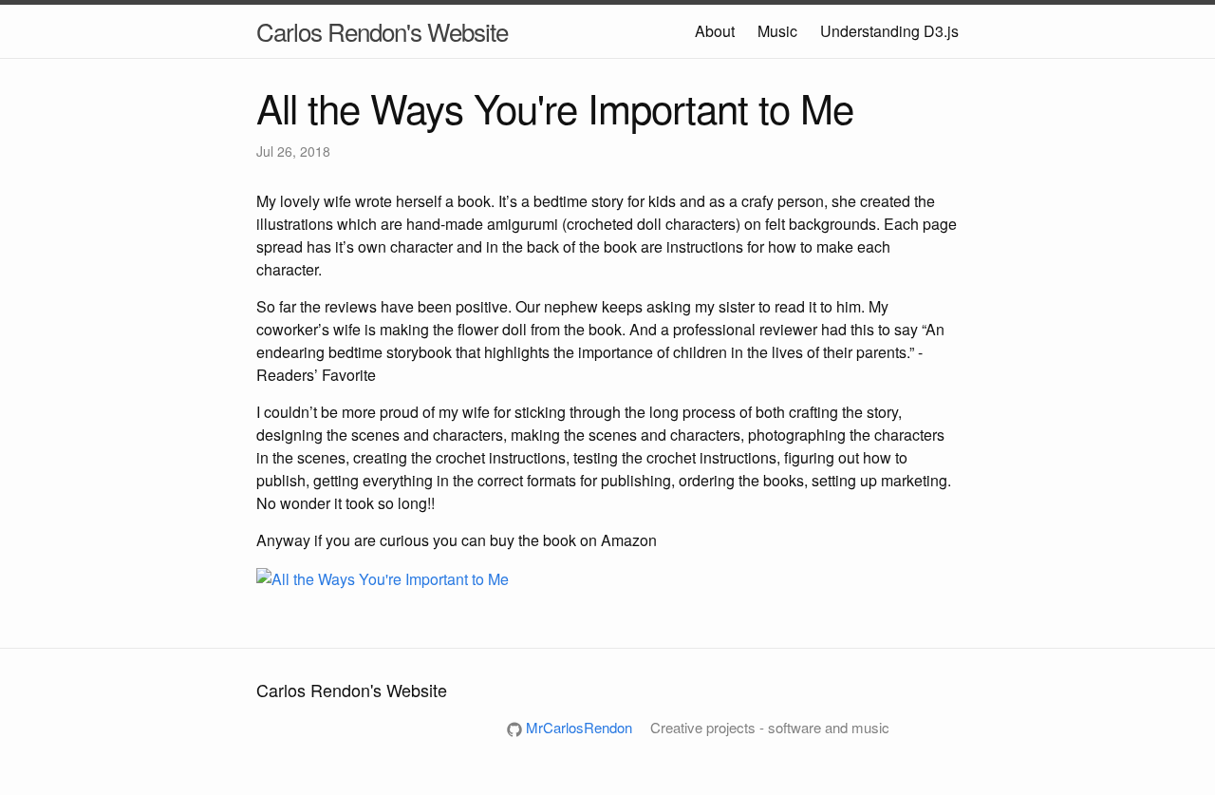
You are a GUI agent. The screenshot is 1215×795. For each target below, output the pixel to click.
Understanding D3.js (889, 31)
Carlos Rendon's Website (382, 30)
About (715, 31)
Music (777, 31)
